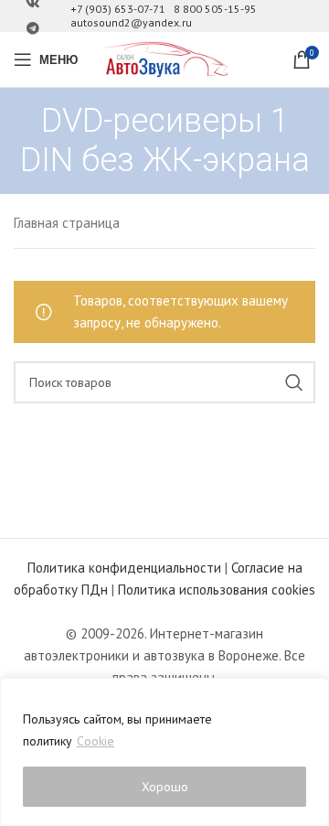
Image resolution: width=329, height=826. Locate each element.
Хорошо (165, 786)
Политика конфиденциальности (124, 567)
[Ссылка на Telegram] (33, 28)
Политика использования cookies (216, 589)
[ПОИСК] (294, 382)
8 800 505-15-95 (215, 9)
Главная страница (67, 222)
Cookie (95, 741)
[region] (164, 752)
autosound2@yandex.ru (131, 22)
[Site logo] (164, 58)
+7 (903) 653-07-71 (117, 9)
